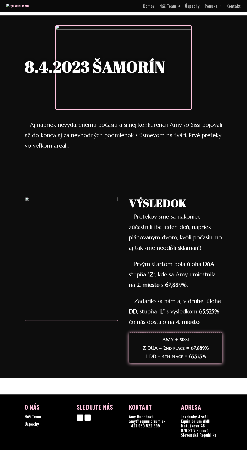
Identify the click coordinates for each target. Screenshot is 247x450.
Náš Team (168, 7)
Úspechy (192, 7)
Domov (149, 7)
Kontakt (234, 7)
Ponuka (211, 7)
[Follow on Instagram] (88, 418)
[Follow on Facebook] (80, 418)
